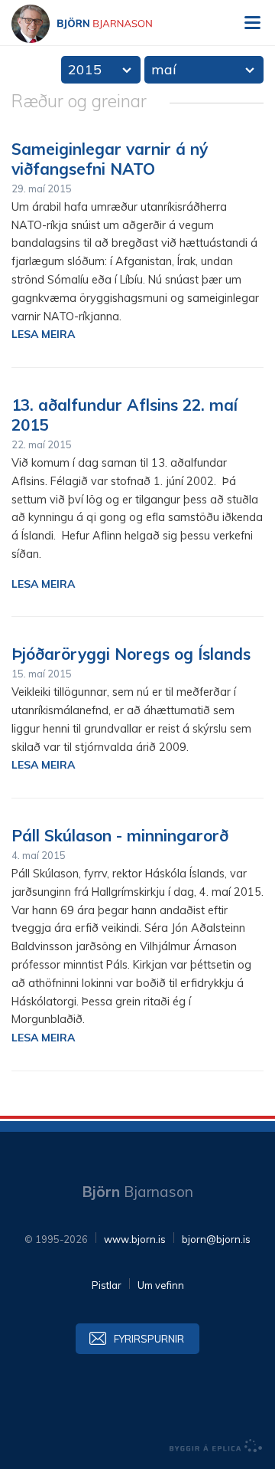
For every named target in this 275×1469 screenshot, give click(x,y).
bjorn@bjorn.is (216, 1239)
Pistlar (106, 1285)
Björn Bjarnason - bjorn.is (95, 24)
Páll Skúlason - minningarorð (119, 835)
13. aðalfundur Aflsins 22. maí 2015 (124, 414)
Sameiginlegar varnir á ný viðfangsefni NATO (109, 159)
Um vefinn (161, 1285)
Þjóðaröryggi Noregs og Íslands (131, 654)
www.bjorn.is (135, 1239)
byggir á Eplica (216, 1446)
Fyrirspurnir (149, 1339)
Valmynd (252, 23)
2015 (85, 69)
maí (163, 69)
